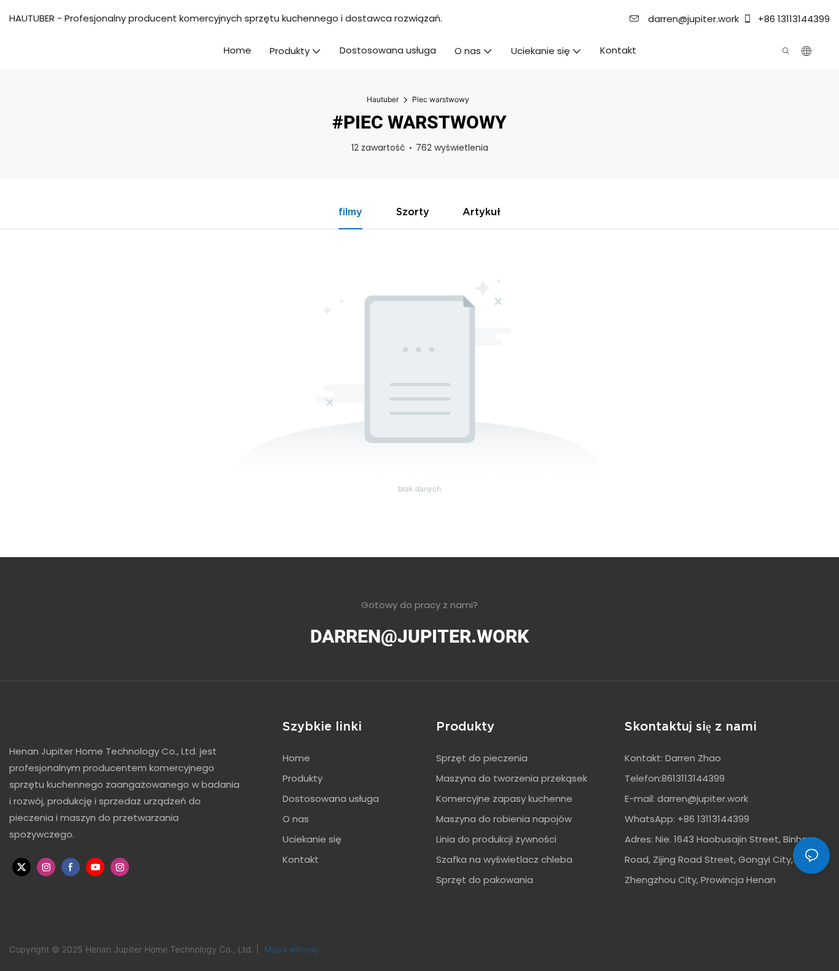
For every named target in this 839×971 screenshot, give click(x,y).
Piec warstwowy (440, 99)
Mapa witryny (290, 949)
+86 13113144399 (792, 18)
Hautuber (383, 99)
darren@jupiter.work (692, 18)
